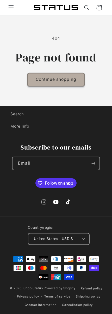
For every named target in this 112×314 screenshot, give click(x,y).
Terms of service (57, 296)
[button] (11, 8)
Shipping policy (88, 296)
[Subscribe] (93, 163)
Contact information (41, 305)
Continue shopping (56, 79)
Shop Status (33, 288)
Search (17, 114)
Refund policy (92, 288)
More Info (19, 126)
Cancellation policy (77, 305)
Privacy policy (28, 296)
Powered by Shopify (59, 288)
